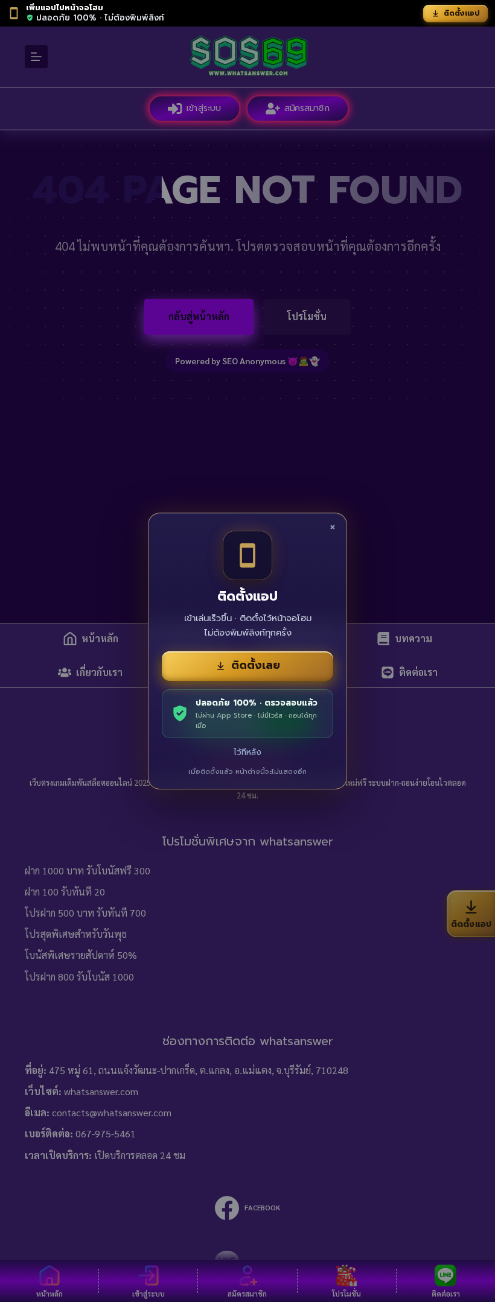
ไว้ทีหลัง (247, 752)
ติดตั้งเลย (255, 665)
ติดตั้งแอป (462, 13)
